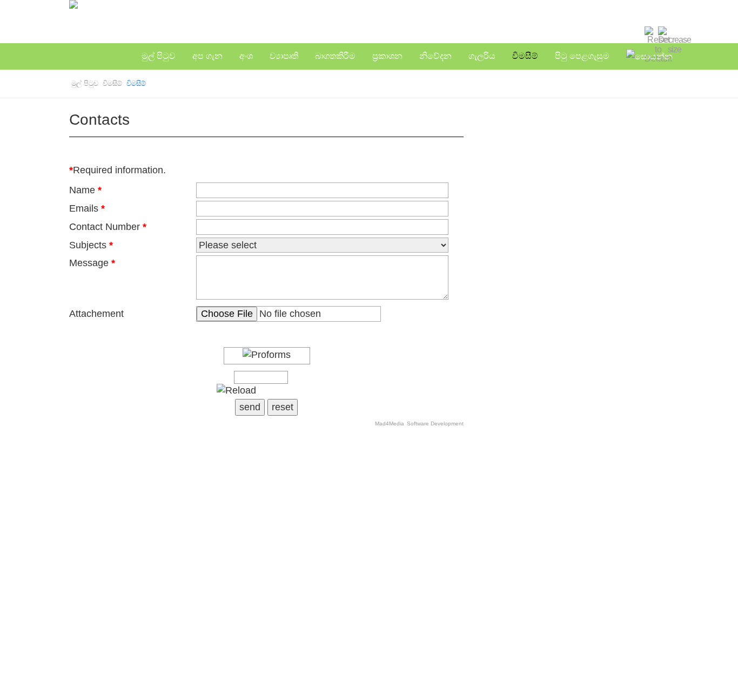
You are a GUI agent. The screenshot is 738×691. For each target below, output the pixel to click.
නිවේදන (435, 55)
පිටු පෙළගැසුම (582, 55)
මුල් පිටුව (159, 55)
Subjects (91, 245)
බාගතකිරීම (335, 55)
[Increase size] (636, 31)
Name (85, 190)
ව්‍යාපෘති (284, 55)
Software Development (435, 423)
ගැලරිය (481, 55)
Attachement (96, 313)
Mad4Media (389, 423)
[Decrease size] (674, 39)
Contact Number (107, 226)
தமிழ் (599, 34)
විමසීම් (525, 55)
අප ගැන (207, 55)
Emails (87, 208)
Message (92, 263)
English (566, 34)
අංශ (246, 55)
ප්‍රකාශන (387, 55)
